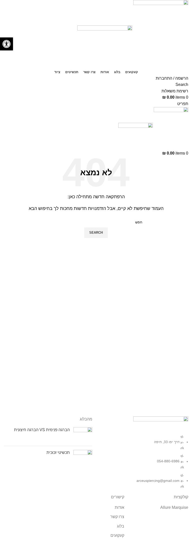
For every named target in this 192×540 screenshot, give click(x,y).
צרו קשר (117, 517)
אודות (119, 507)
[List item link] (144, 461)
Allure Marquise (174, 507)
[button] (6, 43)
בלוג (120, 526)
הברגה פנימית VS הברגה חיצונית (42, 430)
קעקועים (117, 535)
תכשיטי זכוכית (58, 452)
